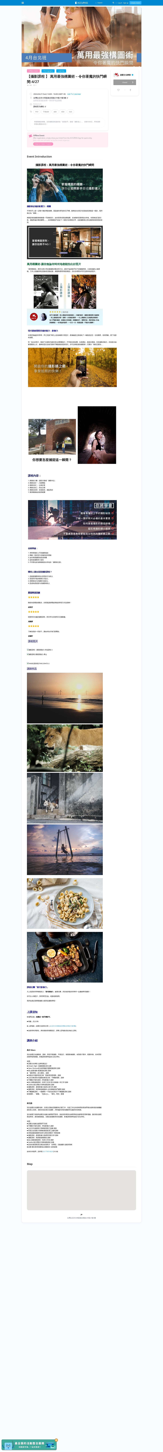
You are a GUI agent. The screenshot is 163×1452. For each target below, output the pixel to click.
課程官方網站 (38, 106)
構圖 (62, 112)
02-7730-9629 (48, 1151)
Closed (124, 82)
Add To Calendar (74, 94)
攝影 (55, 112)
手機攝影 (46, 112)
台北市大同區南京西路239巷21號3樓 (63, 1026)
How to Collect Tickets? (43, 144)
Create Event (135, 3)
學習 (36, 112)
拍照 (70, 112)
